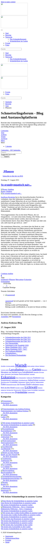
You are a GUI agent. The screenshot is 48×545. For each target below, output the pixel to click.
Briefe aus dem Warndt (9, 392)
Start (7, 33)
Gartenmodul (31, 392)
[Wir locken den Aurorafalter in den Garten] (16, 525)
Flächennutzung (21, 382)
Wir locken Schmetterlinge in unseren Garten (16, 425)
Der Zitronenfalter (11, 343)
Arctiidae (3, 366)
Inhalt (7, 542)
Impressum (5, 490)
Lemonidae (32, 374)
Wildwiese (24, 390)
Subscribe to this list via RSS (13, 176)
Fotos (7, 45)
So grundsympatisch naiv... (16, 184)
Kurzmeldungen (6, 431)
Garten (36, 369)
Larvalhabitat (16, 369)
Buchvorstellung (24, 374)
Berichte (8, 35)
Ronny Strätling (6, 191)
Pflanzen (12, 279)
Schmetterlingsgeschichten (10, 478)
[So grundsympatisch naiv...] (11, 193)
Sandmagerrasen (14, 380)
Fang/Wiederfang (15, 374)
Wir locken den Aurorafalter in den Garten (16, 527)
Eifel (18, 384)
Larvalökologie (27, 372)
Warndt (21, 365)
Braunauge (44, 370)
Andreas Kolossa (33, 380)
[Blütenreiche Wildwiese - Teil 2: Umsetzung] (17, 507)
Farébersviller (30, 377)
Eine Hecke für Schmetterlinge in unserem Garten (18, 503)
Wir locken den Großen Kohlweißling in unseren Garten (21, 515)
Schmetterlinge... (11, 353)
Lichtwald (31, 387)
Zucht (28, 384)
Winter (42, 377)
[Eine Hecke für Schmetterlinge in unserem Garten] (19, 501)
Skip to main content (8, 2)
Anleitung (42, 366)
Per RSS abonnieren (9, 405)
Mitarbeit (41, 384)
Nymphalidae (21, 392)
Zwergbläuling (42, 380)
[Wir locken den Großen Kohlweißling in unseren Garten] (21, 513)
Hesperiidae (36, 372)
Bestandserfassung (6, 380)
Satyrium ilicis (10, 390)
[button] (24, 141)
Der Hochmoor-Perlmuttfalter (15, 355)
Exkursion (27, 279)
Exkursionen (5, 281)
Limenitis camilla (5, 370)
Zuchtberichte (6, 449)
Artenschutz (5, 437)
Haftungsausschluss (12, 538)
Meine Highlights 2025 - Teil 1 (16, 349)
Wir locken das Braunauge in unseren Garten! (17, 521)
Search (6, 156)
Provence (23, 384)
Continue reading (7, 273)
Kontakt (8, 540)
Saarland (14, 372)
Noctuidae (17, 387)
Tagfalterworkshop (39, 382)
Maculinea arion (5, 382)
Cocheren (22, 387)
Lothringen (35, 384)
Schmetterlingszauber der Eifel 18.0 (17, 341)
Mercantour (20, 279)
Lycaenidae (14, 382)
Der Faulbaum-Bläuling (13, 351)
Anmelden (5, 317)
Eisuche (29, 390)
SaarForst (32, 382)
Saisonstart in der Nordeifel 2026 (17, 345)
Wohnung (28, 382)
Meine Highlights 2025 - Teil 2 (16, 347)
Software (37, 366)
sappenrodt (9, 301)
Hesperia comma (28, 370)
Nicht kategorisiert (7, 443)
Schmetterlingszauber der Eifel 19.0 (17, 339)
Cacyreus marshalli (10, 366)
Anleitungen (5, 461)
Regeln (3, 484)
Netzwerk (8, 37)
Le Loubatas (34, 390)
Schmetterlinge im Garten (19, 41)
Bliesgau (20, 372)
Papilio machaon (31, 366)
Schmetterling (22, 377)
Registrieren (16, 317)
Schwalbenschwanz (23, 380)
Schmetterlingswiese (11, 384)
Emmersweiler (17, 390)
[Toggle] (1, 407)
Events (7, 43)
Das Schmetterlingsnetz (18, 39)
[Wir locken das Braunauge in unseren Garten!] (18, 519)
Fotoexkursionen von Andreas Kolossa (14, 411)
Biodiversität (8, 374)
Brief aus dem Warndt (8, 387)
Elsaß (10, 372)
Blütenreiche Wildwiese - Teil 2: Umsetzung (16, 509)
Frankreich (4, 279)
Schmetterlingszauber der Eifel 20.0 (17, 337)
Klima (17, 377)
